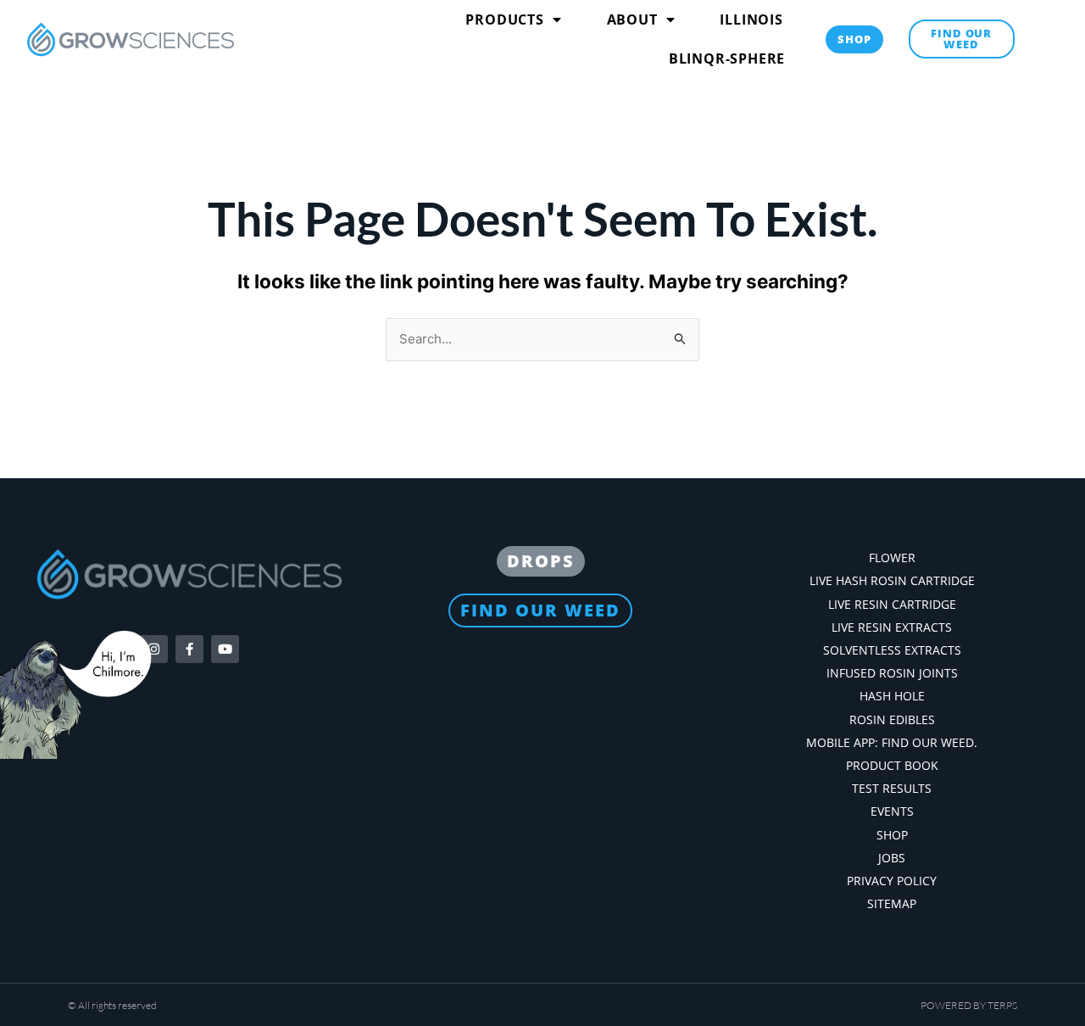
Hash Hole (892, 696)
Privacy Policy (892, 881)
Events (892, 811)
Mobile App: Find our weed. (891, 742)
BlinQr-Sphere (727, 58)
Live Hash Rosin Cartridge (892, 580)
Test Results (892, 788)
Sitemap (891, 903)
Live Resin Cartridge (892, 604)
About (632, 19)
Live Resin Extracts (892, 627)
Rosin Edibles (892, 719)
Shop (892, 835)
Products (504, 19)
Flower (892, 557)
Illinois (751, 19)
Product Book (892, 765)
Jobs (891, 858)
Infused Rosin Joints (892, 673)
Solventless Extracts (892, 650)
